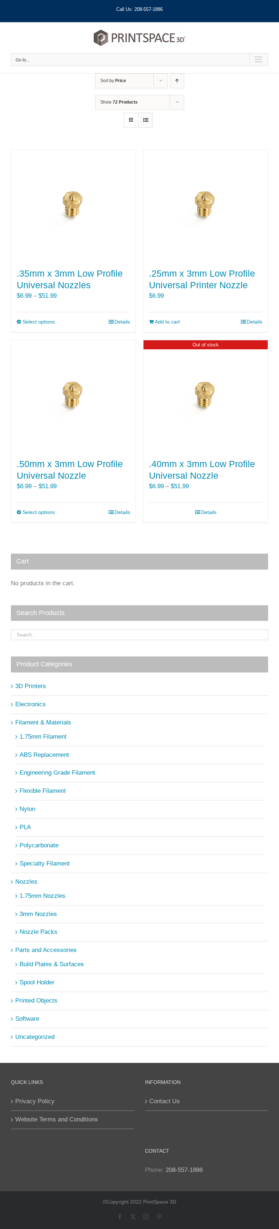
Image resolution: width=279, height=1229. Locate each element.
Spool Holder (37, 982)
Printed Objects (36, 1000)
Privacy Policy (34, 1101)
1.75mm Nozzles (42, 895)
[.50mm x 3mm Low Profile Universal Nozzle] (73, 395)
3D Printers (30, 686)
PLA (25, 827)
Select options (39, 322)
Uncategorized (34, 1036)
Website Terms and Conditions (56, 1119)
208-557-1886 (184, 1169)
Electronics (30, 704)
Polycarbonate (39, 845)
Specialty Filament (45, 863)
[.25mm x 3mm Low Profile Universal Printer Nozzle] (205, 205)
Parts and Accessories (46, 950)
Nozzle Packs (38, 931)
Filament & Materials (43, 722)
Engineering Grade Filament (57, 772)
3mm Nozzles (38, 914)
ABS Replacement (44, 754)
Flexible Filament (43, 790)
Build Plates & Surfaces (52, 964)
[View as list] (145, 120)
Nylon (27, 809)
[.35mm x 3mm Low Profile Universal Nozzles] (73, 205)
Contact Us (164, 1101)
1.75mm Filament (43, 736)
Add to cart (167, 322)
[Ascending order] (177, 80)
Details (122, 322)
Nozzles (26, 881)
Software (27, 1018)
